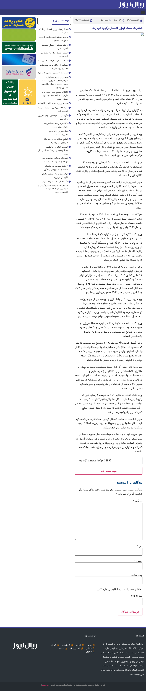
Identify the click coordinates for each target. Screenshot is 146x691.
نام (139, 546)
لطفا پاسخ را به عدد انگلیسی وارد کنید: (119, 589)
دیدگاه (137, 500)
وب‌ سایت (136, 574)
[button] (143, 12)
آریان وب (45, 685)
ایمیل (138, 560)
